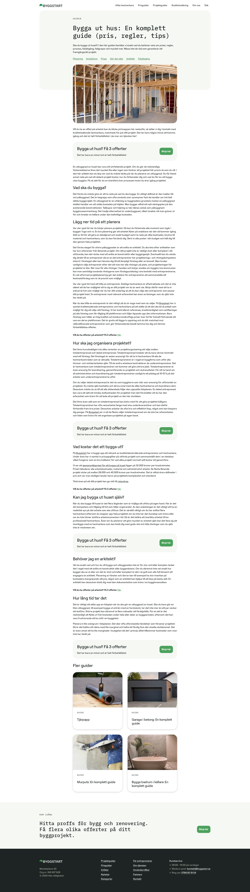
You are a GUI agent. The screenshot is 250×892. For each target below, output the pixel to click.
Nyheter (105, 874)
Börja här (166, 151)
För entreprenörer (142, 860)
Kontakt (137, 878)
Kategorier (106, 878)
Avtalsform (92, 58)
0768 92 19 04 (188, 872)
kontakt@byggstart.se (198, 868)
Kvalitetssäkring (180, 5)
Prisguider (143, 5)
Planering (78, 58)
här (119, 334)
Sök (206, 5)
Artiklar (105, 869)
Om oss (196, 5)
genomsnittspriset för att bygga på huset (104, 465)
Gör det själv (116, 58)
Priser (104, 58)
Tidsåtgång (144, 58)
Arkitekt (130, 58)
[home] (51, 5)
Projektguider (160, 5)
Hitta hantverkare (124, 5)
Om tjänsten (139, 865)
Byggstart (164, 303)
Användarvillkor (141, 869)
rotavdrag (123, 481)
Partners (137, 874)
